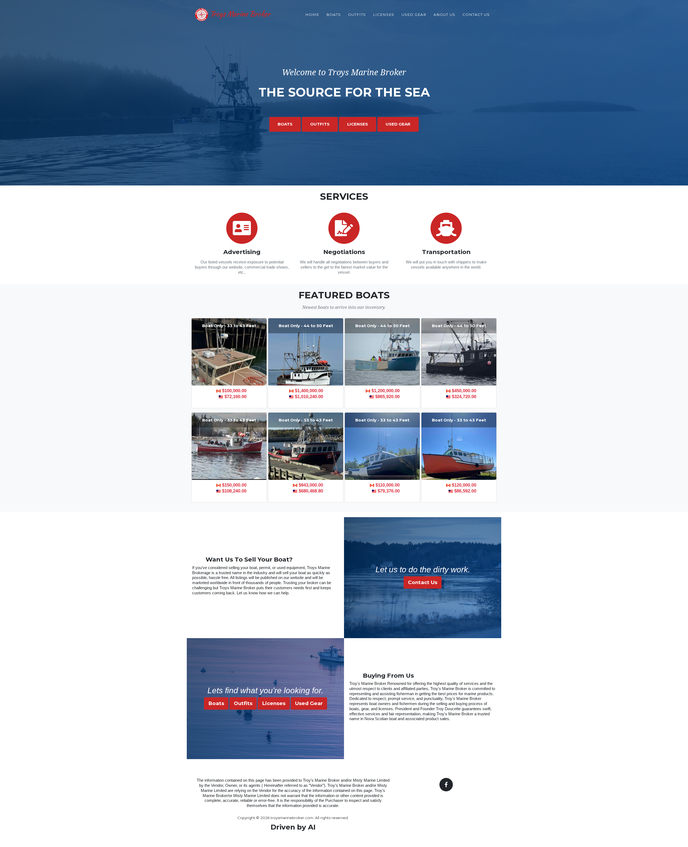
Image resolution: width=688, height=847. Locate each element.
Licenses (383, 14)
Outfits (357, 14)
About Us (444, 14)
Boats (333, 14)
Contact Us (476, 14)
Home (312, 14)
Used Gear (414, 14)
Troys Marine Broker (239, 14)
